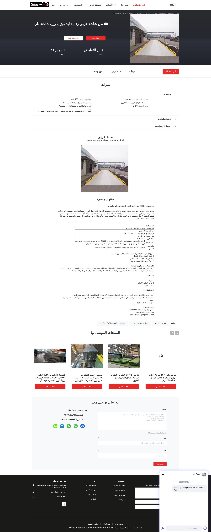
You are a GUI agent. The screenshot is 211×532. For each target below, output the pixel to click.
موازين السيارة (160, 323)
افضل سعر (95, 38)
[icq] (55, 426)
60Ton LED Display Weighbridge (112, 323)
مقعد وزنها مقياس (119, 490)
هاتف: (164, 450)
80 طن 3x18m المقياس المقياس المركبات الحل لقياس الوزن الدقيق (72, 377)
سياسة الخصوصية (93, 524)
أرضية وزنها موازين (119, 485)
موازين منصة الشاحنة (140, 323)
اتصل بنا (93, 499)
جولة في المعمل (91, 490)
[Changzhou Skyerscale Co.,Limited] (39, 4)
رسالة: (164, 409)
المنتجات (170, 13)
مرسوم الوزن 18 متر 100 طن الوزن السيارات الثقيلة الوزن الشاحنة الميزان (110, 377)
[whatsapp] (76, 426)
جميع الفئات (121, 500)
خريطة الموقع (119, 524)
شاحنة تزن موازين (158, 13)
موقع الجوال (106, 524)
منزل (177, 13)
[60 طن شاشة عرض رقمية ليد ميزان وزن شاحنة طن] (154, 38)
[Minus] (162, 474)
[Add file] (205, 528)
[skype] (62, 426)
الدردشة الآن (73, 38)
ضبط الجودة (92, 494)
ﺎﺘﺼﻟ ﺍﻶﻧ (160, 464)
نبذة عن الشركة (91, 485)
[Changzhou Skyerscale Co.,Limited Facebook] (64, 504)
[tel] (51, 426)
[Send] (163, 528)
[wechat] (69, 426)
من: (165, 438)
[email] (82, 426)
